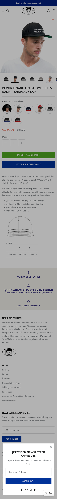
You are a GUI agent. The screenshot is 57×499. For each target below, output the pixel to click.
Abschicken (28, 481)
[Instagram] (31, 490)
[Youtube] (26, 490)
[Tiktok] (35, 490)
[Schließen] (51, 447)
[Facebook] (22, 490)
